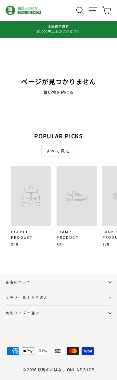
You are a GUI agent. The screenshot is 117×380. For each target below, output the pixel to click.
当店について (18, 281)
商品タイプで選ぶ (23, 312)
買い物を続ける (58, 92)
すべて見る (58, 151)
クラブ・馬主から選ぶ (27, 297)
